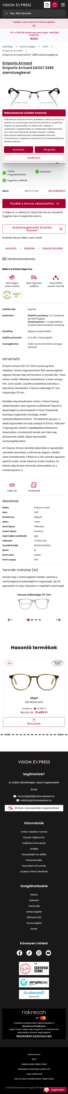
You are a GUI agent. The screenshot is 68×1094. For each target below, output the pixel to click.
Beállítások (34, 157)
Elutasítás (18, 149)
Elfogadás (49, 149)
